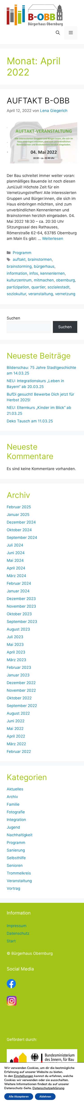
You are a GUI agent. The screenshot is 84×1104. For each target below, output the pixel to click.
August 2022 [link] (18, 713)
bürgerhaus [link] (44, 266)
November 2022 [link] (21, 690)
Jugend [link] (13, 827)
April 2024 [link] (16, 568)
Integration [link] (16, 819)
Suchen (13, 318)
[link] (35, 15)
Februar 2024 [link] (19, 583)
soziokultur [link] (16, 294)
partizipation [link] (18, 287)
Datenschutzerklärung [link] (48, 1088)
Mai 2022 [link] (15, 728)
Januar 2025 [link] (18, 514)
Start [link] (11, 941)
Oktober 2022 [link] (19, 698)
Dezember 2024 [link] (21, 522)
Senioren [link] (15, 865)
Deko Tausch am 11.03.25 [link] (30, 421)
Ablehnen (45, 1096)
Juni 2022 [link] (15, 721)
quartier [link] (38, 287)
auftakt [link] (19, 259)
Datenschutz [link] (18, 933)
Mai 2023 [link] (15, 644)
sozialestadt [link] (58, 287)
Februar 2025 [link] (19, 507)
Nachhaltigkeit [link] (19, 835)
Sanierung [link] (16, 850)
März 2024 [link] (16, 575)
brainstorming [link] (19, 266)
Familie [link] (13, 804)
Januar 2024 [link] (18, 591)
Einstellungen (23, 1076)
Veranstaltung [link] (19, 881)
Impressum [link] (16, 925)
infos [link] (33, 273)
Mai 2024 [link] (15, 560)
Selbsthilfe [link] (16, 858)
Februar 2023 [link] (19, 667)
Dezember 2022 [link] (21, 682)
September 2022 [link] (22, 705)
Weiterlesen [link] (52, 238)
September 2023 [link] (22, 621)
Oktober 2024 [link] (19, 530)
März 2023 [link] (16, 660)
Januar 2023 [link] (18, 675)
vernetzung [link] (65, 294)
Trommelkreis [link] (19, 873)
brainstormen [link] (40, 259)
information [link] (17, 273)
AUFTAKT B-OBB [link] (38, 100)
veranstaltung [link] (40, 294)
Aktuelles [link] (15, 789)
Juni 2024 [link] (16, 553)
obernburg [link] (65, 280)
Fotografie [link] (16, 812)
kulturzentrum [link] (19, 280)
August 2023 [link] (18, 629)
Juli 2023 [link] (15, 637)
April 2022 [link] (16, 736)
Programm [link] (22, 252)
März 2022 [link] (16, 744)
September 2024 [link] (22, 537)
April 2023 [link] (16, 652)
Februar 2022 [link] (19, 751)
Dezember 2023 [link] (21, 598)
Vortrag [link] (13, 888)
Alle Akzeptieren (19, 1096)
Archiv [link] (12, 796)
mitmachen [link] (44, 280)
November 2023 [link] (21, 606)
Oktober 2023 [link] (19, 614)
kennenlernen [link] (52, 273)
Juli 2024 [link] (15, 545)
